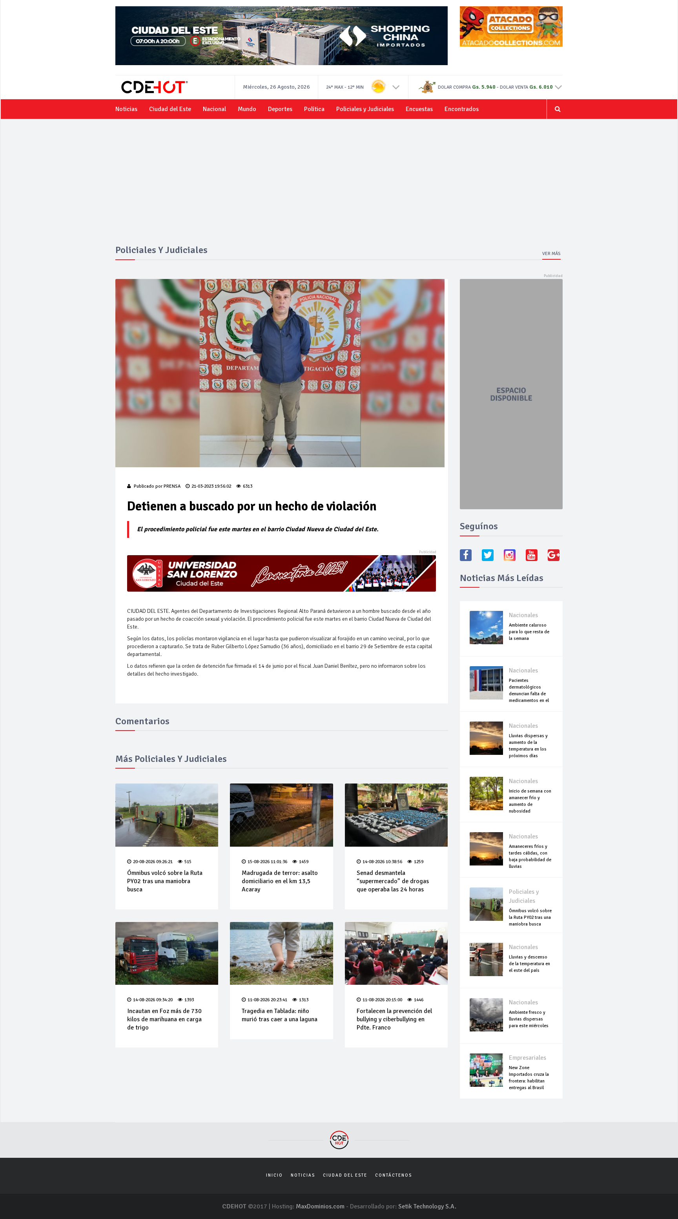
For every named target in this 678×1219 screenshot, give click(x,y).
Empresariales (527, 1058)
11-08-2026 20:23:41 (267, 1000)
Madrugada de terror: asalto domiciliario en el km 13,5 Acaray (280, 881)
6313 (247, 486)
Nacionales (523, 615)
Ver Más (551, 254)
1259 (418, 862)
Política (314, 109)
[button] (396, 87)
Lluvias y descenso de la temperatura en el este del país (529, 963)
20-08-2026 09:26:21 (153, 862)
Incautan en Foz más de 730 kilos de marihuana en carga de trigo (164, 1019)
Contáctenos (393, 1175)
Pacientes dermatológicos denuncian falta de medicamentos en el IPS (529, 694)
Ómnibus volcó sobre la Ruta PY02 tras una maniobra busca (164, 881)
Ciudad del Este (170, 109)
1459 (303, 862)
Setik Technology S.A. (427, 1206)
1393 (189, 1000)
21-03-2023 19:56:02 (211, 486)
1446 (418, 1000)
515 (187, 862)
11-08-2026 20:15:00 (382, 1000)
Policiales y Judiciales (365, 109)
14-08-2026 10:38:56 (382, 862)
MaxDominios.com (320, 1206)
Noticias (126, 109)
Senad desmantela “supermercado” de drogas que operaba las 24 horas (393, 881)
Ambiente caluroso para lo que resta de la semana (529, 631)
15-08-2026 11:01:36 (267, 862)
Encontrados (462, 109)
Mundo (247, 109)
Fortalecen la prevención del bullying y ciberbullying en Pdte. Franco (394, 1019)
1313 (303, 1000)
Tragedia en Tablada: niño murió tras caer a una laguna (279, 1015)
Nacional (214, 109)
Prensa (172, 486)
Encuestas (419, 109)
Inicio (274, 1175)
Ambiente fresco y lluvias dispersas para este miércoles (529, 1019)
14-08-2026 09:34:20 (153, 1000)
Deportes (280, 109)
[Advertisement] (339, 186)
